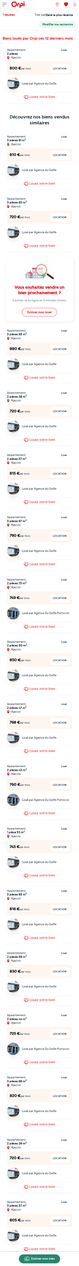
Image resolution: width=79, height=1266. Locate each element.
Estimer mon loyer (39, 312)
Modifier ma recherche (57, 24)
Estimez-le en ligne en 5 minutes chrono (39, 300)
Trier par (40, 14)
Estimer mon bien (43, 1258)
